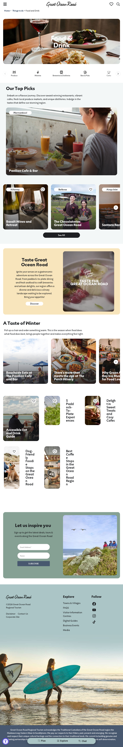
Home (7, 10)
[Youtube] (94, 610)
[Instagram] (94, 616)
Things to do (18, 10)
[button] (5, 73)
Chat (84, 741)
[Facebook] (94, 604)
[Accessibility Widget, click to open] (5, 741)
